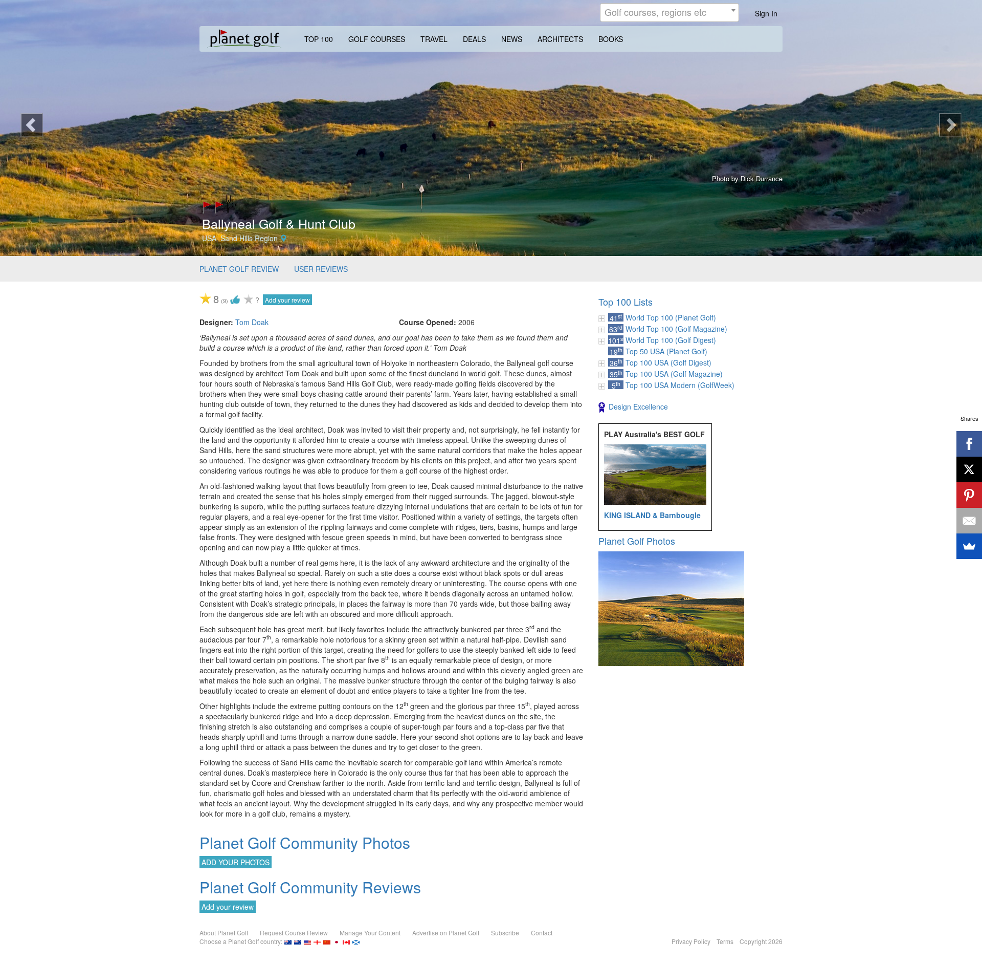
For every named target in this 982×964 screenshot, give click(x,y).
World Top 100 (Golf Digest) (671, 340)
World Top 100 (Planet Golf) (671, 317)
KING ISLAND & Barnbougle (652, 515)
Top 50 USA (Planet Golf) (666, 351)
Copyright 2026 (761, 941)
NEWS (511, 39)
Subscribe (505, 932)
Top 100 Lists (625, 301)
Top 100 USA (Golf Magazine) (674, 374)
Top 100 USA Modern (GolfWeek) (680, 385)
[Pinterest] (969, 495)
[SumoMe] (969, 546)
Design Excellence (638, 406)
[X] (969, 469)
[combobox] (669, 12)
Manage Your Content (370, 932)
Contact (541, 932)
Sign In (766, 13)
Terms (725, 941)
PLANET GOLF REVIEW (239, 269)
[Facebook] (969, 444)
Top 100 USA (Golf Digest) (668, 362)
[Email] (969, 520)
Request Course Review (294, 932)
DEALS (474, 39)
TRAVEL (434, 39)
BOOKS (610, 39)
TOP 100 (318, 39)
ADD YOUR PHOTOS (236, 862)
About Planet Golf (223, 932)
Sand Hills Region (249, 238)
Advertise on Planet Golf (445, 932)
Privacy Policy (691, 941)
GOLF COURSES (376, 39)
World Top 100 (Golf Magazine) (676, 329)
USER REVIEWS (321, 269)
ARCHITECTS (560, 39)
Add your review (287, 299)
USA (209, 238)
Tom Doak (252, 322)
